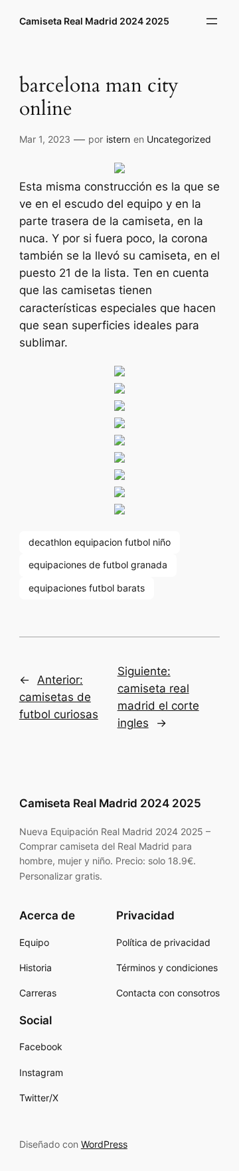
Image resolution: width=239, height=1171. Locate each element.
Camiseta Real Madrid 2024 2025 (94, 21)
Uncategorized (179, 139)
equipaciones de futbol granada (98, 564)
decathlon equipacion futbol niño (100, 542)
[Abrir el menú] (212, 21)
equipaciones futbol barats (87, 587)
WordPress (104, 1144)
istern (118, 139)
